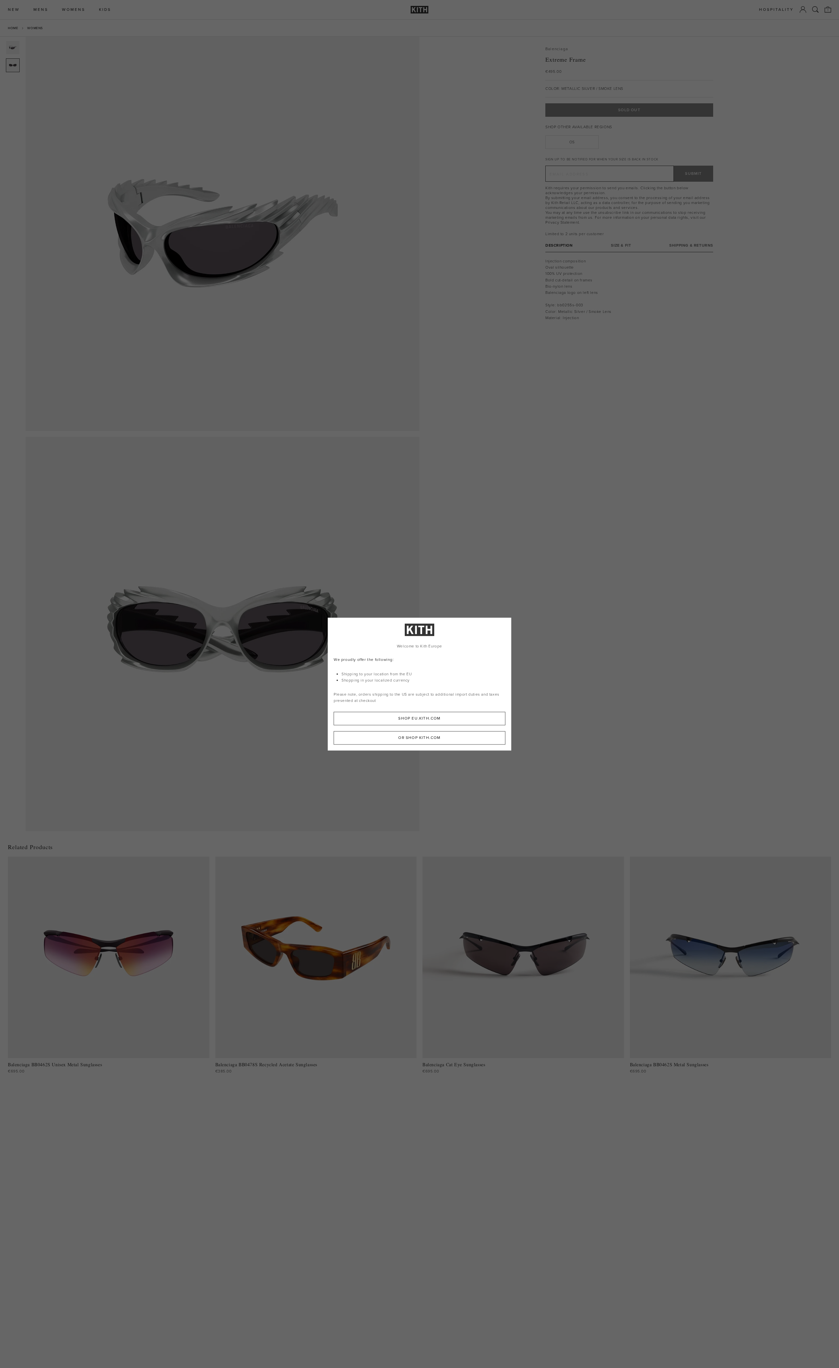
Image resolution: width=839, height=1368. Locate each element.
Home (13, 28)
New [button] (14, 9)
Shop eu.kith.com (419, 718)
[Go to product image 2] (13, 65)
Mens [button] (40, 9)
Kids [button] (105, 9)
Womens (35, 28)
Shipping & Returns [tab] (691, 245)
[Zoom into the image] (223, 234)
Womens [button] (73, 9)
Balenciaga (556, 49)
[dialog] (419, 684)
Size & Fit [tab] (621, 245)
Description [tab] (559, 245)
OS (572, 142)
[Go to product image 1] (13, 47)
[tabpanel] (629, 289)
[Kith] (419, 9)
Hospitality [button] (776, 9)
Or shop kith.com (419, 738)
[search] (815, 9)
